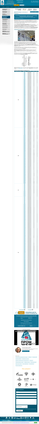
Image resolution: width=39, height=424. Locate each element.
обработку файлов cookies (16, 422)
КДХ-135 (25, 305)
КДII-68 (24, 126)
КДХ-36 (24, 225)
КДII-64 (24, 123)
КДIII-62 (24, 177)
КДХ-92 (24, 270)
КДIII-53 (24, 170)
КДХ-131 (25, 302)
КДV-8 (24, 189)
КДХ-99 (24, 276)
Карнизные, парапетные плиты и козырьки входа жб (22, 360)
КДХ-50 (24, 236)
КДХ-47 (24, 234)
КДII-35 (24, 99)
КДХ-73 (24, 255)
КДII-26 (24, 92)
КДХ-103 (25, 279)
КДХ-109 (25, 284)
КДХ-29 (24, 219)
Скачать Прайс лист (21, 325)
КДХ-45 (24, 232)
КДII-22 (24, 89)
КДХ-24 (24, 215)
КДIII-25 (24, 147)
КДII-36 (24, 100)
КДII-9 (24, 78)
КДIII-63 (24, 178)
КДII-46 (24, 108)
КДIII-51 (24, 168)
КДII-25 (24, 91)
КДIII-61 (24, 176)
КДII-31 (24, 96)
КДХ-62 (24, 246)
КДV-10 (24, 191)
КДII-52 (24, 113)
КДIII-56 (24, 172)
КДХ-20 (24, 212)
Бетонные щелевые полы (19, 365)
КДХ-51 (24, 237)
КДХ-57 (24, 242)
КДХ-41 (24, 229)
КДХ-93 (24, 271)
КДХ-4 (24, 199)
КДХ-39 (24, 227)
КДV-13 (24, 193)
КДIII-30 (24, 151)
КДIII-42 (24, 161)
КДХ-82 (24, 262)
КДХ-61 (24, 245)
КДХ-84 (24, 264)
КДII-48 (24, 110)
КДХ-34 (24, 223)
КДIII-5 (24, 131)
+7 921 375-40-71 (35, 1)
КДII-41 (24, 104)
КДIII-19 (24, 142)
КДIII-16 (24, 140)
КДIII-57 (24, 173)
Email (17, 393)
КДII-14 (24, 82)
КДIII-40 (24, 159)
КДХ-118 (25, 291)
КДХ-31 (24, 221)
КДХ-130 (25, 301)
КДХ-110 (25, 285)
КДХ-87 (24, 266)
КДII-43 (24, 106)
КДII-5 (24, 75)
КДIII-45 (24, 163)
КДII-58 (24, 118)
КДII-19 (24, 86)
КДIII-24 (24, 146)
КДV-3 (24, 185)
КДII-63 (24, 122)
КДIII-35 (24, 155)
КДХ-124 (25, 296)
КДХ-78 (24, 259)
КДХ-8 (24, 202)
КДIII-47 (24, 165)
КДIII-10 (24, 135)
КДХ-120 (25, 293)
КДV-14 (24, 194)
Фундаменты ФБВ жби (18, 358)
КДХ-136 (25, 306)
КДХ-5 (24, 200)
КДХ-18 (24, 210)
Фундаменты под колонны (25, 358)
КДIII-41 (24, 160)
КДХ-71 (24, 253)
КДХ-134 (25, 304)
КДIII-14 (24, 138)
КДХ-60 (24, 244)
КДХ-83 (24, 263)
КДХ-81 (24, 261)
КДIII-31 (24, 152)
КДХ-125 (25, 297)
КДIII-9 (24, 134)
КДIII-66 (24, 180)
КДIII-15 (24, 139)
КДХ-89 (24, 268)
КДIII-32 (24, 153)
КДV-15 (24, 195)
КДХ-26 (24, 217)
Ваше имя (17, 391)
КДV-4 (24, 186)
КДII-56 (24, 116)
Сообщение (17, 398)
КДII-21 (24, 88)
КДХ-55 (24, 240)
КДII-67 (24, 125)
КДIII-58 (24, 174)
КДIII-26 (24, 148)
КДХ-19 (24, 211)
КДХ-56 (24, 241)
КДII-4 (24, 74)
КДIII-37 (24, 157)
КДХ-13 (24, 206)
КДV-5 (24, 187)
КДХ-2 (24, 197)
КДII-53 (24, 114)
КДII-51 (24, 112)
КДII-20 (24, 87)
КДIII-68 (24, 182)
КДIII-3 (24, 129)
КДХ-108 (25, 283)
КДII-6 (24, 76)
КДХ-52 (24, 238)
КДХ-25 (24, 216)
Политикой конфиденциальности (24, 422)
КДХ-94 (24, 272)
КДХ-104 (25, 280)
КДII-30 (24, 95)
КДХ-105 (25, 281)
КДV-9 (24, 190)
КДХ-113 (25, 287)
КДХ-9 (24, 203)
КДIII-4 (24, 130)
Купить (31, 325)
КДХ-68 (24, 251)
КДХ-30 (24, 220)
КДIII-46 (24, 164)
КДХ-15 (24, 208)
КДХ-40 (24, 228)
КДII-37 (24, 101)
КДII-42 (24, 105)
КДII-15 (24, 83)
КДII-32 (24, 97)
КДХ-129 (25, 300)
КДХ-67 (24, 250)
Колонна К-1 (31, 360)
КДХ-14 (24, 207)
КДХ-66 (24, 249)
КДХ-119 (25, 292)
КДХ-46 (24, 233)
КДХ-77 (24, 258)
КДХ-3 (24, 198)
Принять (36, 422)
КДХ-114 (25, 288)
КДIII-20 (24, 143)
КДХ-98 (24, 275)
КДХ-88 (24, 267)
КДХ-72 (24, 254)
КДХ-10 (24, 204)
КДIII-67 (24, 181)
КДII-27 (24, 93)
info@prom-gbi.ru (20, 2)
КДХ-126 (25, 298)
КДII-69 (24, 127)
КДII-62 (24, 121)
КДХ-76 (24, 257)
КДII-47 (24, 109)
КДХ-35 (24, 224)
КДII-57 (24, 117)
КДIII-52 (24, 169)
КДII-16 (24, 84)
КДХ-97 (24, 274)
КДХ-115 (25, 289)
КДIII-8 (24, 133)
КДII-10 (24, 79)
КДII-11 (24, 80)
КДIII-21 (24, 144)
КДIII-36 (24, 156)
